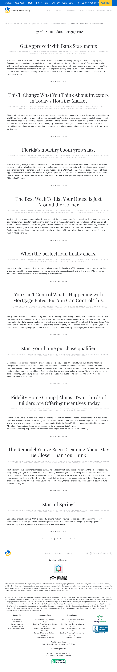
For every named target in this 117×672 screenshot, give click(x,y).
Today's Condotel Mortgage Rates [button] (96, 10)
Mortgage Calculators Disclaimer (92, 608)
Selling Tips (98, 212)
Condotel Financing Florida (23, 308)
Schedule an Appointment (17, 628)
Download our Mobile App (58, 560)
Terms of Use (37, 610)
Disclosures (9, 608)
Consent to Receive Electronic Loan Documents (74, 606)
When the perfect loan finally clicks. (58, 253)
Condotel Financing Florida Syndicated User (40, 52)
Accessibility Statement (47, 606)
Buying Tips (99, 306)
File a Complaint (55, 608)
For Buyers (81, 108)
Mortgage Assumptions (59, 590)
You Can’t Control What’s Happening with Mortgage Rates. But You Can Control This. (58, 297)
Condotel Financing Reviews (72, 637)
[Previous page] (43, 538)
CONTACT (58, 553)
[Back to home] (17, 10)
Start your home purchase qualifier (58, 348)
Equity (57, 463)
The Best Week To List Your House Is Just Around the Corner (58, 202)
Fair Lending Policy (40, 608)
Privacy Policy (24, 610)
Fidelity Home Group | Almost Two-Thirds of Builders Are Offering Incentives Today (58, 400)
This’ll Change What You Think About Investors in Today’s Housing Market (58, 98)
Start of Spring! (58, 504)
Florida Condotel (77, 53)
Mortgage (92, 108)
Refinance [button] (72, 10)
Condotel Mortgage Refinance (45, 637)
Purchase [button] (59, 10)
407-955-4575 (17, 619)
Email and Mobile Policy (23, 608)
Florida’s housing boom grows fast (58, 149)
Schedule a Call (17, 626)
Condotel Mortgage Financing (53, 53)
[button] (58, 668)
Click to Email (17, 622)
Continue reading (58, 81)
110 (70, 538)
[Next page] (74, 538)
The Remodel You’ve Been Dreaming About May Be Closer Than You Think (58, 452)
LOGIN (69, 553)
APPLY (47, 553)
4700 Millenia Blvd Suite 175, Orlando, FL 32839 (59, 644)
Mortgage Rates (58, 309)
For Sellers (75, 212)
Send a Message (17, 624)
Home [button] (48, 10)
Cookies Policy (99, 606)
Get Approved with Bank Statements (58, 46)
